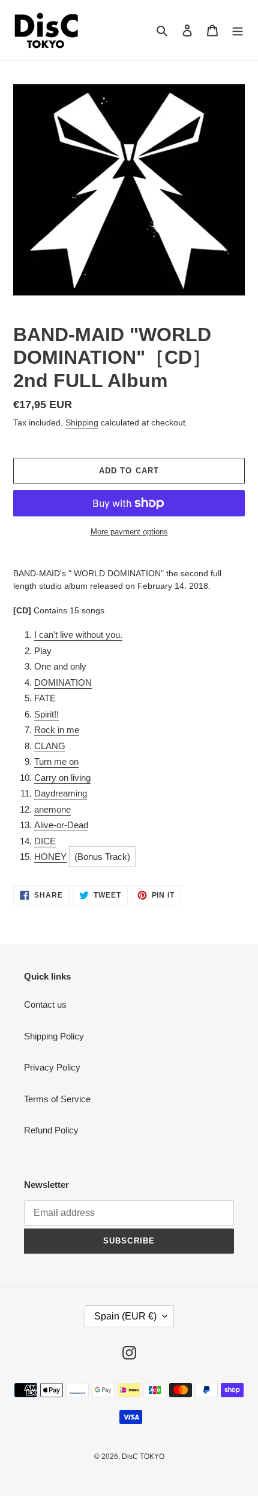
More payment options (129, 531)
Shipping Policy (54, 1036)
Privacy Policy (52, 1067)
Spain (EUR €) (125, 1316)
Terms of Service (57, 1099)
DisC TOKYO (143, 1456)
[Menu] (237, 30)
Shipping (81, 422)
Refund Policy (51, 1130)
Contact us (45, 1004)
